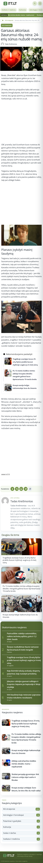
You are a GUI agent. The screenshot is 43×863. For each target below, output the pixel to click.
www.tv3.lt (5, 474)
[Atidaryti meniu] (40, 3)
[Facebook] (12, 489)
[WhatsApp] (21, 489)
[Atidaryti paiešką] (35, 3)
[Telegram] (26, 489)
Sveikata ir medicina (9, 10)
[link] (21, 551)
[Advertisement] (21, 122)
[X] (17, 489)
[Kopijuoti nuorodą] (30, 489)
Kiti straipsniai (9, 20)
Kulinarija (22, 10)
